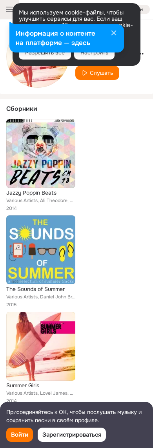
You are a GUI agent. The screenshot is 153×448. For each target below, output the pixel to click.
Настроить (94, 52)
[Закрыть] (114, 33)
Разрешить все (45, 52)
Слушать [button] (101, 72)
